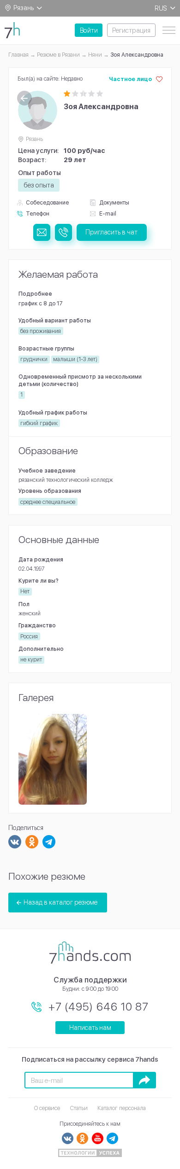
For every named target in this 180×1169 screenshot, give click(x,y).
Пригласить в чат (111, 232)
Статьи (79, 1108)
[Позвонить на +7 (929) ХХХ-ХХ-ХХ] (63, 232)
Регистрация (131, 30)
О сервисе (47, 1108)
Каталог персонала (121, 1108)
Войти (89, 30)
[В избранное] (159, 79)
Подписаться (144, 1080)
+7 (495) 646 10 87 (98, 1006)
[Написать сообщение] (41, 232)
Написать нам (90, 1027)
